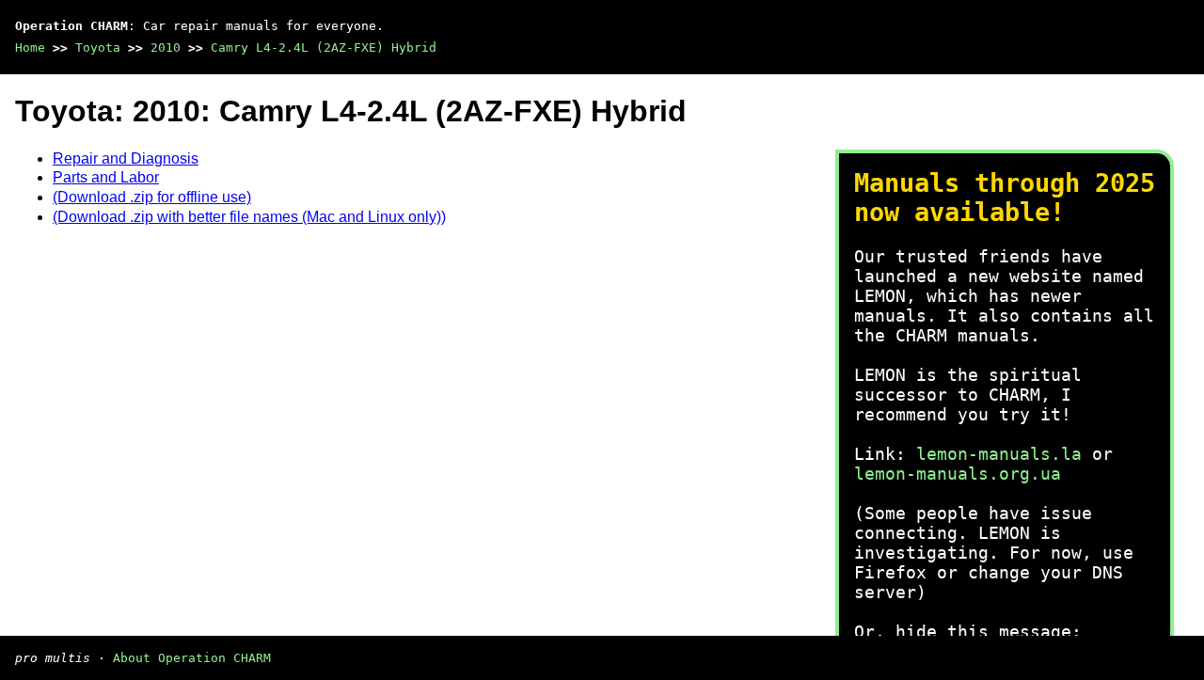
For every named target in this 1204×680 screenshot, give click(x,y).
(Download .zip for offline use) (152, 197)
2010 (165, 47)
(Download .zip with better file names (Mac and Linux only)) (249, 217)
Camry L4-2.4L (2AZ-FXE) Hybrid (323, 47)
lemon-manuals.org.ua (957, 473)
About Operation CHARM (192, 658)
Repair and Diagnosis (125, 158)
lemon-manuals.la (999, 454)
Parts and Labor (106, 177)
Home (30, 47)
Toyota (97, 47)
